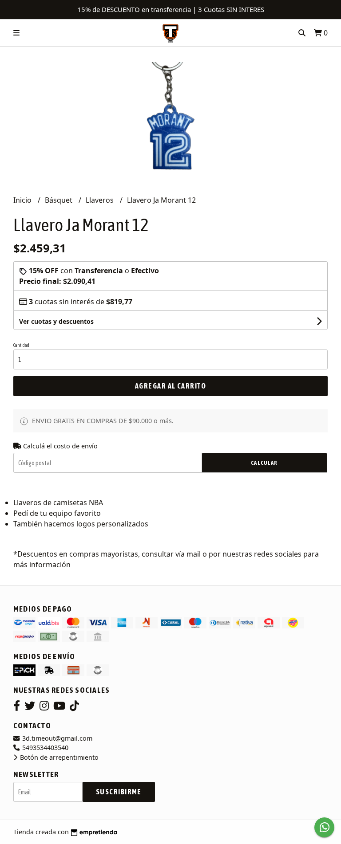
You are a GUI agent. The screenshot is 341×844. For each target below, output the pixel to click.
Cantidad (21, 345)
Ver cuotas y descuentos (56, 321)
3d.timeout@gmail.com (56, 738)
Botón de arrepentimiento (58, 757)
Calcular (264, 462)
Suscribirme (119, 792)
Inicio (23, 200)
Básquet (59, 200)
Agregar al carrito (170, 386)
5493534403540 (44, 747)
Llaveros (100, 200)
